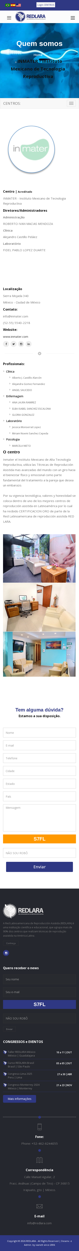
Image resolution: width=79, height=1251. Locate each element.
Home (38, 55)
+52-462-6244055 (45, 1143)
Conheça (11, 943)
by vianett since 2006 (43, 1244)
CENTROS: (12, 103)
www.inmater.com (15, 336)
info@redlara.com (39, 1223)
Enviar (39, 867)
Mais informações (19, 1099)
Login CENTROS (45, 4)
